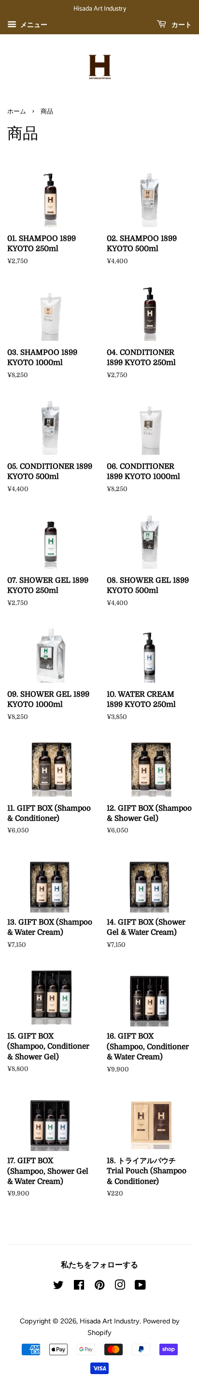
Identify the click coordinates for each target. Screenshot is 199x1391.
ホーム (16, 112)
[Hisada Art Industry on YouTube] (140, 1286)
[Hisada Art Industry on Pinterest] (99, 1286)
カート (181, 25)
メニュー (33, 25)
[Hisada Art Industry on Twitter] (58, 1286)
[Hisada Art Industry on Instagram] (119, 1286)
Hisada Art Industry (110, 1321)
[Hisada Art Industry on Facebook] (79, 1286)
